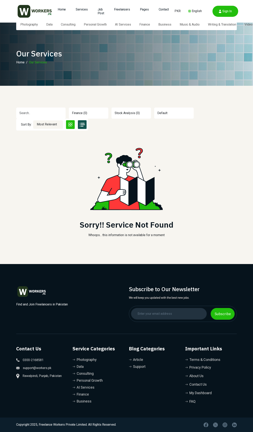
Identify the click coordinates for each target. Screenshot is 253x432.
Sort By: (26, 124)
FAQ (192, 401)
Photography (29, 24)
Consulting (68, 24)
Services (82, 9)
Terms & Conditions (204, 360)
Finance (144, 24)
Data (49, 24)
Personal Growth (95, 24)
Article (138, 360)
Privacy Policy (200, 367)
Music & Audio (190, 24)
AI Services (123, 24)
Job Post (101, 11)
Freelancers (122, 9)
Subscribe (223, 314)
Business (164, 24)
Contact (164, 9)
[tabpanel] (126, 190)
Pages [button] (144, 9)
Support (139, 366)
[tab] (70, 124)
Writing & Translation (222, 24)
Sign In (227, 11)
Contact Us (198, 384)
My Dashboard (200, 393)
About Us (196, 376)
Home (62, 9)
